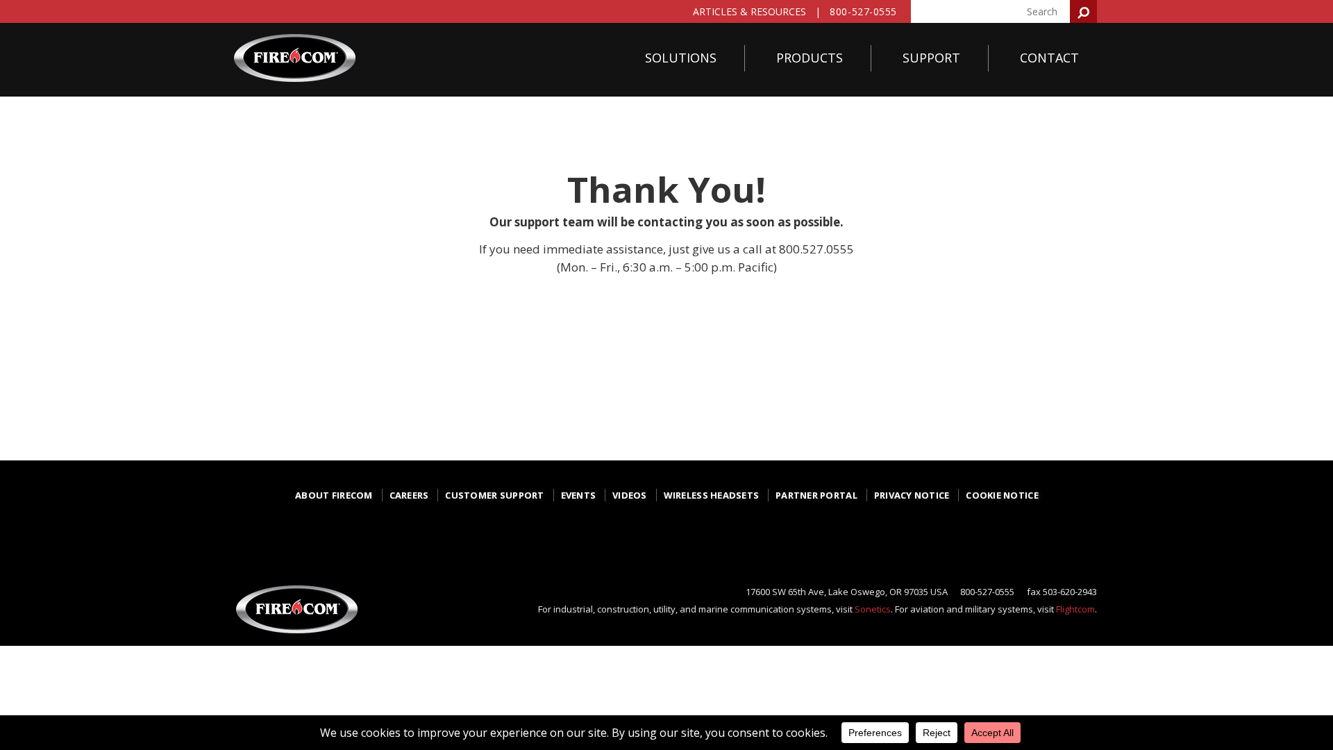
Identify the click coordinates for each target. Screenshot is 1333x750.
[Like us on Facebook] (572, 539)
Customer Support (494, 495)
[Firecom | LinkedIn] (718, 535)
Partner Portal (816, 495)
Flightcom (1075, 609)
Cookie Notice (1002, 495)
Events (578, 495)
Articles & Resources (749, 11)
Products (809, 57)
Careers (409, 495)
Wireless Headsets (711, 495)
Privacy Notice (912, 495)
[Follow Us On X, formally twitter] (669, 535)
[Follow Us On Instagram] (621, 539)
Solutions (680, 57)
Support (931, 57)
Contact (1049, 57)
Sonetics (873, 609)
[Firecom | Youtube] (766, 539)
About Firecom (333, 495)
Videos (629, 495)
